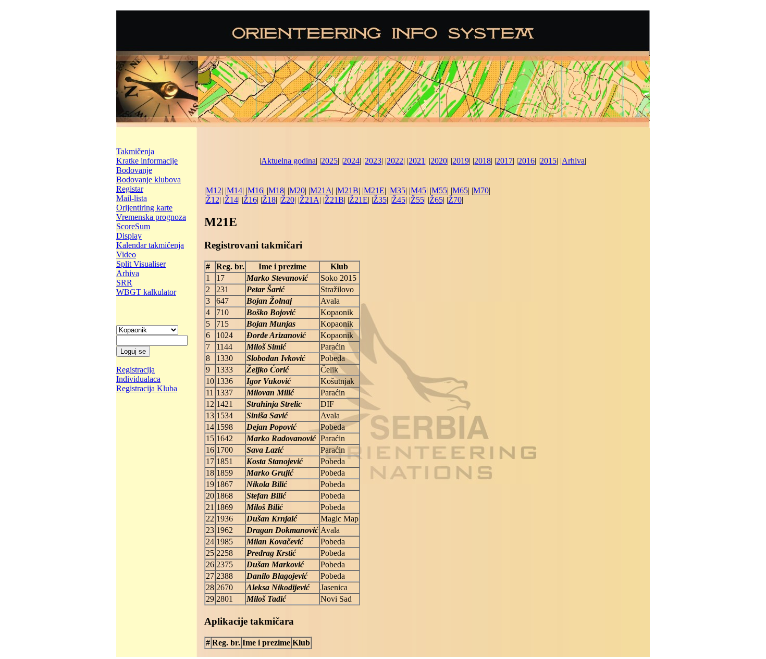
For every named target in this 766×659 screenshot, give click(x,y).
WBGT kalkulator (146, 292)
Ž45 (398, 199)
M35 (397, 190)
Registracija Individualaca (138, 374)
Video (126, 254)
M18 (276, 190)
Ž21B (334, 199)
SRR (124, 282)
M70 (481, 190)
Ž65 (436, 199)
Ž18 (269, 199)
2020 (438, 160)
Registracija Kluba (146, 388)
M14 (234, 190)
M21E (374, 190)
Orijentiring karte (144, 207)
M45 (418, 190)
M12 (213, 190)
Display (129, 235)
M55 (439, 190)
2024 (351, 160)
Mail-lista (131, 198)
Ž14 (231, 199)
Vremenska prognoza (151, 217)
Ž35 (380, 199)
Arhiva (127, 273)
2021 (417, 160)
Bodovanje (134, 170)
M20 (297, 190)
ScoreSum (133, 226)
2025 (329, 160)
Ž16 (250, 199)
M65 (460, 190)
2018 (482, 160)
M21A (321, 190)
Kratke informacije (147, 160)
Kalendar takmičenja (150, 245)
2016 (526, 160)
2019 (460, 160)
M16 (255, 190)
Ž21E (358, 199)
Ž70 (455, 199)
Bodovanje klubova (148, 179)
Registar (129, 188)
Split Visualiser (141, 263)
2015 (548, 160)
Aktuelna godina (288, 160)
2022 (395, 160)
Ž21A (309, 199)
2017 (504, 160)
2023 (373, 160)
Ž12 (212, 199)
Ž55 (417, 199)
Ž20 (287, 199)
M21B (348, 190)
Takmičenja (135, 151)
